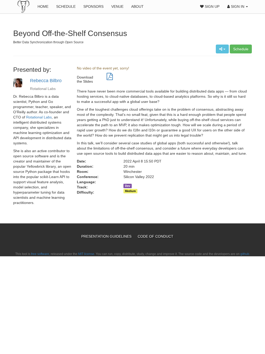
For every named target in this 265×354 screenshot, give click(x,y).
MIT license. (86, 254)
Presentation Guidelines (106, 236)
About (137, 6)
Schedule (66, 6)
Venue (117, 6)
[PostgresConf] (23, 6)
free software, (40, 254)
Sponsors (93, 6)
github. (245, 254)
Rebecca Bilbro (46, 80)
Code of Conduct (155, 236)
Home (43, 6)
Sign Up (211, 6)
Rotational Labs (39, 117)
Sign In (237, 6)
